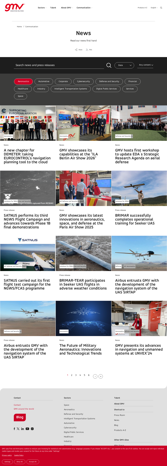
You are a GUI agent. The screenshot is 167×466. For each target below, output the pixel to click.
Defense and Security (109, 81)
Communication (83, 8)
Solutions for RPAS (10, 201)
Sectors (41, 8)
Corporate (63, 81)
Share (80, 50)
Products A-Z (142, 8)
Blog (19, 417)
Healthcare (23, 89)
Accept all (33, 462)
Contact (17, 405)
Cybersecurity (83, 81)
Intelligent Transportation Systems (71, 89)
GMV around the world (24, 409)
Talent (53, 8)
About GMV (66, 8)
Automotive (43, 81)
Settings (7, 462)
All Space (80, 201)
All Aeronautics (129, 266)
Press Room (119, 415)
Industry (41, 89)
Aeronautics (23, 81)
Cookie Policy (18, 455)
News (116, 420)
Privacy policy (7, 455)
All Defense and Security (21, 201)
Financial (132, 81)
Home (19, 27)
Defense (118, 266)
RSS (90, 50)
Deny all (20, 462)
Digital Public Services (106, 89)
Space (20, 96)
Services (130, 89)
